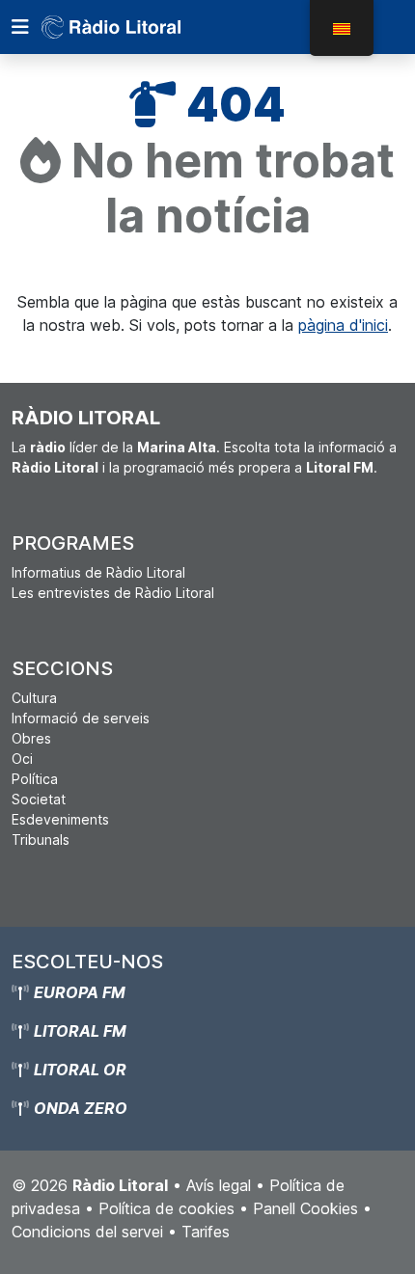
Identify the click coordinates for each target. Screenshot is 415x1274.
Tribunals (40, 839)
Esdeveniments (60, 819)
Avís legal (218, 1185)
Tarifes (205, 1231)
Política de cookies (166, 1208)
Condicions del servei (87, 1231)
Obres (31, 738)
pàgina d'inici (343, 325)
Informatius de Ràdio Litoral (98, 572)
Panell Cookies (305, 1208)
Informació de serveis (81, 718)
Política (35, 779)
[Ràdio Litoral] (138, 27)
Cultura (34, 698)
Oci (22, 758)
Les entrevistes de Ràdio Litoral (113, 592)
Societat (39, 799)
